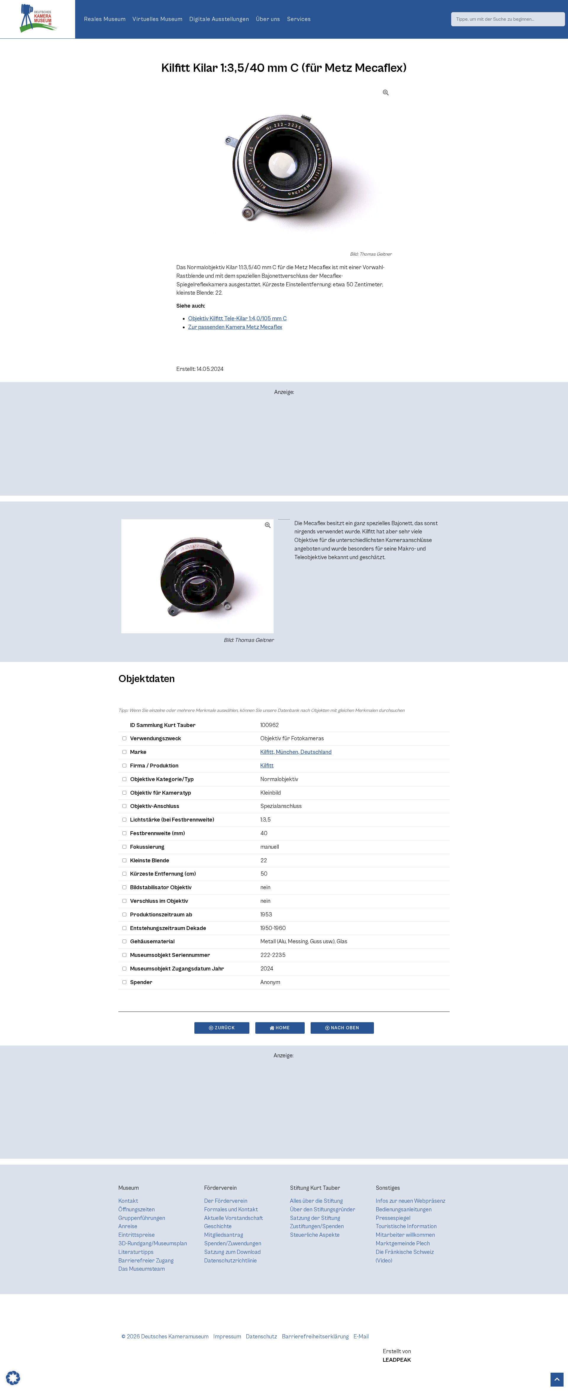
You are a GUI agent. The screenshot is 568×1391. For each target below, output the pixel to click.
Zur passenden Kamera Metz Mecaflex (235, 327)
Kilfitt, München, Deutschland (296, 752)
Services (299, 19)
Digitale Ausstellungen (219, 19)
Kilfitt (267, 765)
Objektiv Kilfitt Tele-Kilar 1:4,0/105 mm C (237, 318)
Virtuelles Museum (158, 19)
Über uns (268, 19)
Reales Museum (105, 19)
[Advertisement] (284, 448)
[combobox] (508, 19)
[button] (13, 1378)
